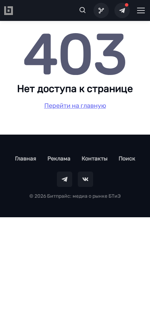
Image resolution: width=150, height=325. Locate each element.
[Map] (101, 10)
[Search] (83, 10)
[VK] (85, 179)
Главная (25, 158)
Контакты (94, 158)
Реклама (58, 158)
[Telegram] (122, 10)
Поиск (127, 158)
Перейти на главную (75, 105)
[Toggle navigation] (140, 10)
